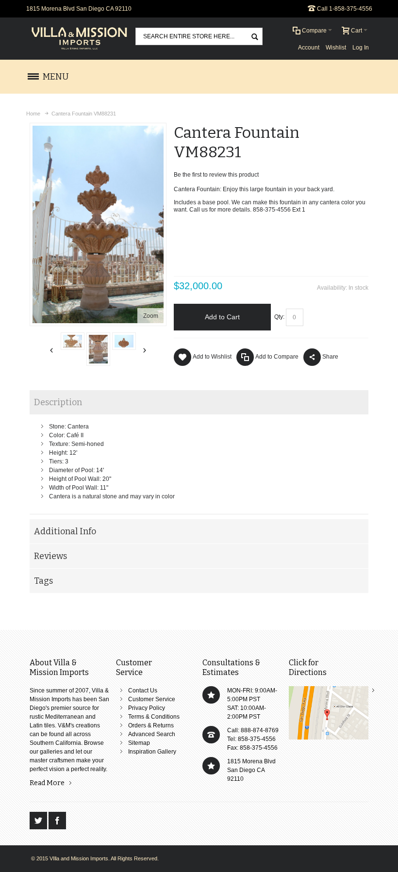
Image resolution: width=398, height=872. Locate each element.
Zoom (150, 316)
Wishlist (336, 47)
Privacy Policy (146, 708)
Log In (360, 47)
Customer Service (151, 699)
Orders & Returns (151, 725)
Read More (47, 783)
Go (254, 36)
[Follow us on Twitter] (39, 821)
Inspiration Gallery (152, 751)
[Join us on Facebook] (57, 821)
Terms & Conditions (154, 716)
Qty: (279, 316)
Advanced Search (151, 734)
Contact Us (142, 690)
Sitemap (139, 743)
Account (308, 47)
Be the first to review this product (216, 174)
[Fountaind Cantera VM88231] (72, 341)
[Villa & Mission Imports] (79, 38)
